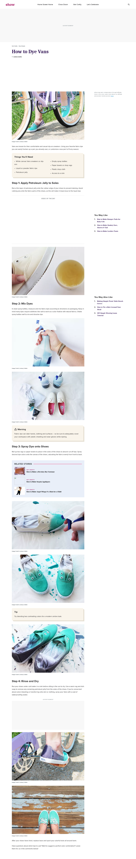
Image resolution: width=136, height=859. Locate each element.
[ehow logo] (10, 4)
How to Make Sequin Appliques (38, 482)
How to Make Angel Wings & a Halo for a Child (43, 492)
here (112, 96)
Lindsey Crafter (18, 57)
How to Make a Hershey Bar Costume (40, 472)
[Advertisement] (68, 75)
